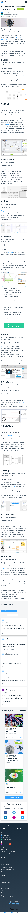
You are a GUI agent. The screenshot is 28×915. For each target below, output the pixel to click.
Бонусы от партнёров (6, 880)
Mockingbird (4, 169)
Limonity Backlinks (7, 841)
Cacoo (25, 76)
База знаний (3, 862)
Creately (10, 252)
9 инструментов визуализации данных (12, 788)
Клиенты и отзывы (5, 877)
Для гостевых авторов (6, 892)
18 (21, 737)
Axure (2, 346)
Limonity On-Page (7, 839)
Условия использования (6, 867)
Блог (2, 859)
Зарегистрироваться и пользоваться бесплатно (14, 325)
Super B (4, 659)
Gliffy (2, 211)
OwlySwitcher (7, 844)
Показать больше (14, 797)
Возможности (4, 849)
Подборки (20, 9)
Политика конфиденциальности (8, 869)
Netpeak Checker (6, 837)
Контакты (3, 890)
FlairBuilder (21, 402)
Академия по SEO (5, 864)
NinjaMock (11, 436)
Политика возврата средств (7, 871)
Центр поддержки (5, 888)
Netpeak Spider (6, 835)
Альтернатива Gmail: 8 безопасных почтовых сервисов (12, 760)
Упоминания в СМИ (5, 882)
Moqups (13, 486)
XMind (8, 124)
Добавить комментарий (9, 610)
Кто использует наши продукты (8, 851)
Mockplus (3, 568)
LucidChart (13, 524)
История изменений (5, 853)
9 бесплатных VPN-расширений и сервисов (12, 732)
